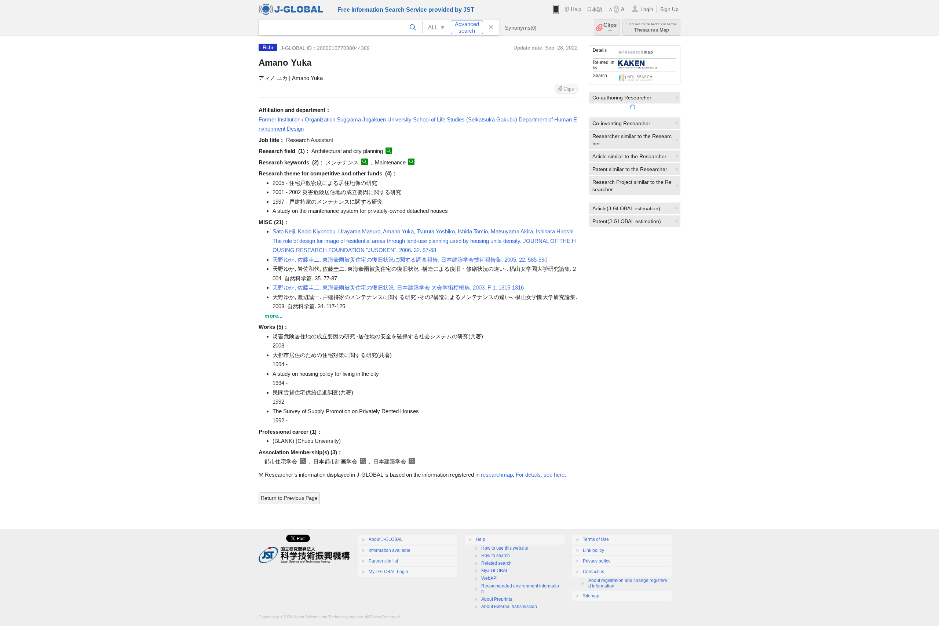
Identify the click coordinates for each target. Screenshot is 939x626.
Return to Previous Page (289, 498)
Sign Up (669, 9)
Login (646, 9)
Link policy (593, 550)
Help (576, 9)
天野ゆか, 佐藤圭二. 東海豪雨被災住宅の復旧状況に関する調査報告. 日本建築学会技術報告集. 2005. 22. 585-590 (410, 259)
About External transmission (509, 606)
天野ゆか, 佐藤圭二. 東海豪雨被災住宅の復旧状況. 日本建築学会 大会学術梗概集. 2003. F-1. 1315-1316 (398, 287)
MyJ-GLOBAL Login (388, 571)
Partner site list (383, 561)
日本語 (594, 9)
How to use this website (504, 548)
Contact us (593, 571)
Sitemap (591, 595)
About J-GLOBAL (386, 539)
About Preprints (496, 599)
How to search (495, 555)
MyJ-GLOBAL (494, 570)
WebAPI (489, 578)
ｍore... (273, 316)
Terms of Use (596, 539)
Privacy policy (596, 561)
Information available (389, 550)
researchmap (497, 475)
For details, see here (540, 475)
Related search (496, 563)
